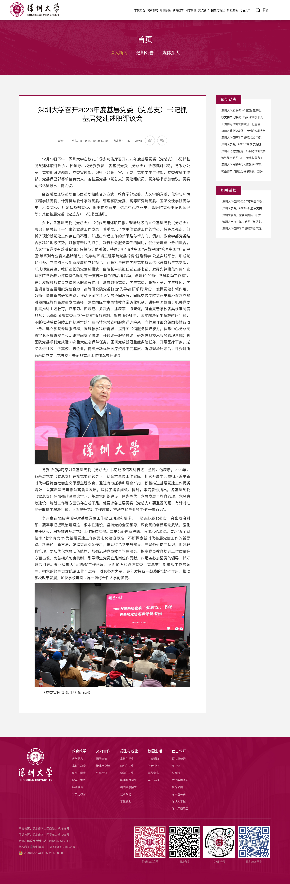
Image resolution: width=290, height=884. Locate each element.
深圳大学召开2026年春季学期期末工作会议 (243, 144)
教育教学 (178, 10)
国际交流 (101, 758)
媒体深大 (171, 52)
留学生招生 (127, 773)
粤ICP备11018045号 (62, 847)
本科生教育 (79, 766)
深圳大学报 (179, 801)
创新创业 (153, 766)
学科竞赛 (153, 773)
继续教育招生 (128, 780)
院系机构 (152, 10)
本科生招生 (127, 758)
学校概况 (139, 10)
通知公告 (145, 52)
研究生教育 (79, 773)
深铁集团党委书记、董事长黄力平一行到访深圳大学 (243, 158)
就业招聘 (125, 794)
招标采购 (177, 787)
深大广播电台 (180, 808)
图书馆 (176, 766)
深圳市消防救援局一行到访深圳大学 (243, 151)
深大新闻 (119, 52)
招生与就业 (218, 10)
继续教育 (77, 787)
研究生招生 (127, 766)
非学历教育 (79, 794)
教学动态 (77, 758)
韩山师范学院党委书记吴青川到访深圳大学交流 (243, 171)
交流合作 (203, 10)
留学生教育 (79, 780)
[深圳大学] (36, 9)
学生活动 (153, 780)
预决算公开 (179, 758)
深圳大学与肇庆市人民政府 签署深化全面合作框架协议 (243, 164)
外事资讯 (101, 773)
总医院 (176, 773)
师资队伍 (165, 10)
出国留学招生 (128, 787)
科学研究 (190, 10)
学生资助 (125, 801)
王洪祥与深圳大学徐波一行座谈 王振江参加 (243, 124)
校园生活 (232, 10)
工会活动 (153, 758)
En (265, 10)
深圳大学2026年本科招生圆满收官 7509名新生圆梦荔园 (243, 110)
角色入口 (245, 10)
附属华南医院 (180, 780)
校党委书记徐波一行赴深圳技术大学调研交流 (243, 117)
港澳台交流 (103, 766)
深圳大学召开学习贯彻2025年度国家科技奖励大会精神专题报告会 (243, 137)
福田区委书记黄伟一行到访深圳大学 (243, 131)
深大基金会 (179, 794)
